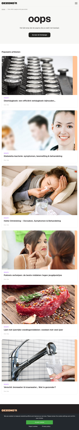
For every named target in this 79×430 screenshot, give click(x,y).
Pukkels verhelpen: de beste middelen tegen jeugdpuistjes (33, 275)
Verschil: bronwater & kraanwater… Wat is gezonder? (30, 387)
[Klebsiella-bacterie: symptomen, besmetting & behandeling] (39, 130)
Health (6, 98)
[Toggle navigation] (76, 3)
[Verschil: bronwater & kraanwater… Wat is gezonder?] (39, 360)
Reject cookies (33, 426)
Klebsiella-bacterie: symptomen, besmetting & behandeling (33, 156)
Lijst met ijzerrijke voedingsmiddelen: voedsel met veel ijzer (33, 329)
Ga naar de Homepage (39, 35)
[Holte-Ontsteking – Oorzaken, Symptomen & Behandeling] (39, 190)
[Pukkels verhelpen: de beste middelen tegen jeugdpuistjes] (39, 249)
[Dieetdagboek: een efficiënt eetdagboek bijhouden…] (39, 75)
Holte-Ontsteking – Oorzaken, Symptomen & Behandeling (32, 221)
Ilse (8, 105)
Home (3, 9)
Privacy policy (46, 426)
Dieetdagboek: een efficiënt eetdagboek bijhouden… (29, 100)
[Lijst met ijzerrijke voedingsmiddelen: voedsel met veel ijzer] (39, 304)
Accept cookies (39, 422)
